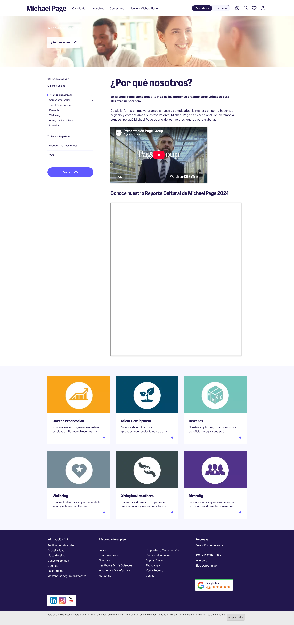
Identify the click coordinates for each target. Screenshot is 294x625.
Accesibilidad (56, 550)
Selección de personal (209, 545)
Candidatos (202, 8)
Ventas (150, 575)
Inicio (50, 28)
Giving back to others (61, 120)
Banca (102, 550)
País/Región (55, 570)
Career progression (59, 100)
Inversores (202, 560)
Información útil (57, 539)
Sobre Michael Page (208, 554)
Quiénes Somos (56, 86)
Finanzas (104, 560)
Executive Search (109, 555)
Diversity (54, 125)
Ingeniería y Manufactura (114, 570)
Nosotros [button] (98, 8)
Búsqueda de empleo (112, 539)
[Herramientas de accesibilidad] (237, 8)
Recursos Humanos (158, 555)
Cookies (52, 565)
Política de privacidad (61, 545)
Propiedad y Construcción (162, 550)
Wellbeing (54, 115)
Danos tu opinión (58, 560)
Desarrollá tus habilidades (62, 145)
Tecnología (153, 565)
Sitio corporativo (206, 565)
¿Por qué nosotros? (61, 95)
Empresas (221, 8)
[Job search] (246, 8)
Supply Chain (154, 560)
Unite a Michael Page (144, 8)
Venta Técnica (155, 570)
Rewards (54, 110)
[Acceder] (262, 8)
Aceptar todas (235, 617)
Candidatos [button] (79, 8)
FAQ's (50, 155)
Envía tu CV (70, 172)
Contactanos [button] (118, 8)
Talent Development (60, 105)
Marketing (105, 575)
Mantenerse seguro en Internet (66, 576)
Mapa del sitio (56, 555)
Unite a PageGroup (58, 79)
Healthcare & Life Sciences (115, 565)
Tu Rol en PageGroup (59, 136)
